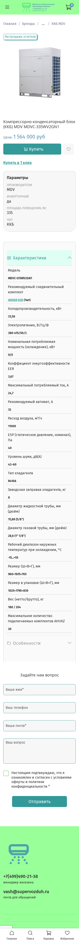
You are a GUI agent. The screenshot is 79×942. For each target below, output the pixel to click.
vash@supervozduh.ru (26, 891)
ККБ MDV (58, 24)
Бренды (28, 24)
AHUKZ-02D (15, 300)
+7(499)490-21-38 (20, 876)
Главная (9, 24)
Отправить (39, 801)
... (43, 24)
